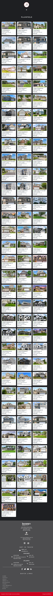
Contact (5, 587)
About (5, 580)
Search (5, 577)
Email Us (24, 549)
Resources (6, 582)
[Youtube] (28, 569)
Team (4, 583)
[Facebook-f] (22, 569)
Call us (31, 555)
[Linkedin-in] (31, 569)
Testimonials (7, 585)
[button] (26, 10)
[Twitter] (25, 569)
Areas (5, 579)
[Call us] (27, 556)
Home (4, 576)
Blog (4, 588)
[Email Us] (20, 550)
